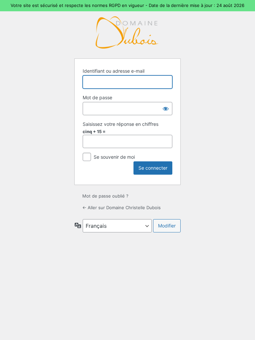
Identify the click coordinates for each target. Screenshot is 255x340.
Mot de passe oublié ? (105, 196)
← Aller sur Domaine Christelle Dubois (121, 207)
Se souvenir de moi (114, 157)
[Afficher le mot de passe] (165, 108)
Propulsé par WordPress (127, 31)
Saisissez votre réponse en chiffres (120, 124)
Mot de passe (97, 97)
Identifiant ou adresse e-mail (113, 71)
